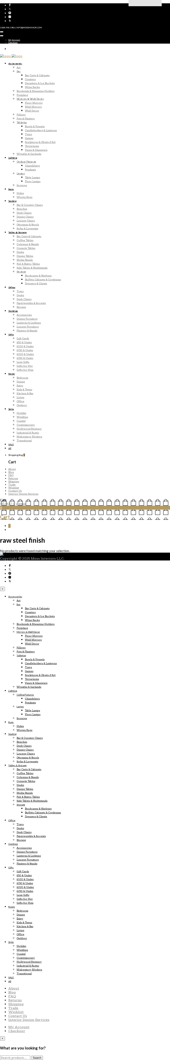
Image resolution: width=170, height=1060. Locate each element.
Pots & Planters (26, 118)
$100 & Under (25, 346)
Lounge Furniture (28, 326)
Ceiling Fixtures (26, 161)
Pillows (21, 114)
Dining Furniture (27, 318)
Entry (20, 385)
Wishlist (13, 487)
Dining (21, 381)
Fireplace (22, 95)
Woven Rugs (24, 197)
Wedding (22, 417)
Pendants (30, 169)
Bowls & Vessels (35, 126)
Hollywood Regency (29, 428)
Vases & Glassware (36, 149)
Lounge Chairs (26, 220)
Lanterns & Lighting (29, 322)
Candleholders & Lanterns (41, 130)
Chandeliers (32, 165)
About (12, 469)
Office (11, 287)
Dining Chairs (25, 216)
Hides (20, 193)
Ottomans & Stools (28, 224)
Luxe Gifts (23, 362)
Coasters (30, 79)
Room (11, 373)
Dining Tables (25, 256)
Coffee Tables (25, 240)
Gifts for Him (25, 369)
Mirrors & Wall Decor (30, 98)
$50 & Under (24, 342)
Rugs (11, 189)
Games (29, 138)
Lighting (12, 157)
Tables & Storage (17, 232)
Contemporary (26, 424)
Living (20, 397)
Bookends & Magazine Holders (36, 91)
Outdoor (13, 310)
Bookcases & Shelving (38, 275)
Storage (21, 271)
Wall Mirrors (33, 106)
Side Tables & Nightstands (32, 267)
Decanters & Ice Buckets (40, 83)
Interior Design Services (23, 493)
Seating (12, 201)
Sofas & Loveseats (27, 228)
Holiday (21, 413)
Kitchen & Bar (25, 393)
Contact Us (15, 490)
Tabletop (22, 122)
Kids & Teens (24, 389)
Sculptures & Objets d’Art (40, 142)
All (9, 448)
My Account (14, 40)
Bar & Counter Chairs (30, 204)
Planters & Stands (27, 330)
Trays (28, 134)
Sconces (22, 185)
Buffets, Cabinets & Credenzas (43, 279)
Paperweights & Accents (31, 303)
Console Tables (26, 248)
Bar (19, 71)
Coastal (21, 420)
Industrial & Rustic (28, 432)
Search (37, 1057)
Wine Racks (32, 87)
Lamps (21, 173)
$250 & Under (25, 358)
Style (11, 409)
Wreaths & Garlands (29, 153)
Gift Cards (23, 338)
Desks (20, 252)
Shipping (13, 481)
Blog (11, 472)
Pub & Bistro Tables (28, 263)
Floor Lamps (32, 181)
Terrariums (32, 146)
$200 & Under (25, 354)
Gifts (11, 334)
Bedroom (22, 377)
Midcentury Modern (29, 436)
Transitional (24, 440)
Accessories (15, 63)
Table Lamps (32, 177)
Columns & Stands (28, 244)
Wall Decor (32, 110)
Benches (22, 208)
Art (19, 67)
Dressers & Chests (36, 283)
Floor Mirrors (33, 102)
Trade (12, 484)
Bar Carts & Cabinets (37, 75)
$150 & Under (25, 350)
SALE (11, 444)
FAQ (10, 475)
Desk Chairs (24, 212)
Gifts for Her (25, 365)
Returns (13, 478)
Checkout (13, 42)
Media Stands (25, 259)
